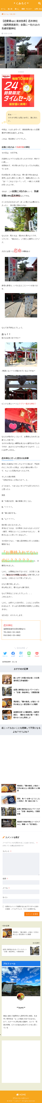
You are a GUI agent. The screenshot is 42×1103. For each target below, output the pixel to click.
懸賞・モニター (27, 9)
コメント (7, 851)
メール (6, 888)
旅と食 (10, 9)
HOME (22, 1094)
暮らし (17, 9)
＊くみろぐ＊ (21, 3)
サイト (5, 897)
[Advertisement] (21, 758)
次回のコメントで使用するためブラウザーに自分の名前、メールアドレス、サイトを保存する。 (21, 908)
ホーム (3, 9)
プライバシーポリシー (21, 1098)
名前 (5, 878)
